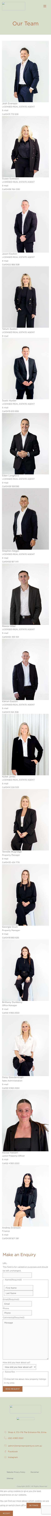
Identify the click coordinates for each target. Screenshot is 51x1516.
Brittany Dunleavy (12, 1002)
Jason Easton (9, 254)
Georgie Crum (10, 927)
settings (33, 1505)
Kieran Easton (10, 701)
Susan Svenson (10, 178)
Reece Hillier (9, 626)
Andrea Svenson (11, 1227)
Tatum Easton (10, 329)
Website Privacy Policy (16, 1472)
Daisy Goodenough (13, 1077)
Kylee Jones (8, 776)
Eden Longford (10, 475)
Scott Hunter (9, 400)
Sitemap (10, 1478)
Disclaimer (35, 1472)
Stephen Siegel (10, 551)
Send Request (12, 1389)
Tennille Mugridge (12, 851)
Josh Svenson (9, 103)
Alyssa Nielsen (10, 1152)
